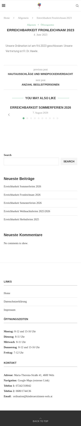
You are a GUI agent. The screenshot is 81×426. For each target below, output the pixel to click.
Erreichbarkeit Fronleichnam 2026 (22, 194)
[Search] (77, 5)
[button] (9, 114)
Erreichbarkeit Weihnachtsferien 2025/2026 (27, 211)
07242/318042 (23, 385)
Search (7, 155)
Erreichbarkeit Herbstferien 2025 (21, 219)
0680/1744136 (23, 391)
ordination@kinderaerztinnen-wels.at (32, 396)
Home (7, 17)
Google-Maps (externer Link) (33, 380)
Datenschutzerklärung (15, 301)
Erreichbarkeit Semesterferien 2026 (23, 203)
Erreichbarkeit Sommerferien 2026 (40, 107)
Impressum (9, 309)
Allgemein (23, 17)
